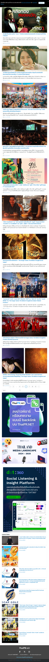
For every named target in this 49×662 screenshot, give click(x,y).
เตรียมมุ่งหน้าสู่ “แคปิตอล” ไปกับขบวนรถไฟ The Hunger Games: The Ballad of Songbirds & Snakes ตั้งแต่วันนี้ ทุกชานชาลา (24, 338)
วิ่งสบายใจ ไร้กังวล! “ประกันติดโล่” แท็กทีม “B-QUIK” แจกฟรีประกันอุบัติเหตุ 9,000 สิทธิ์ (31, 633)
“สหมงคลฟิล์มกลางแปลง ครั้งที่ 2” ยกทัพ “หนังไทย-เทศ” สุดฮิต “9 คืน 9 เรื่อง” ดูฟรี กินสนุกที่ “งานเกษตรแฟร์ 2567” (24, 186)
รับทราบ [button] (41, 3)
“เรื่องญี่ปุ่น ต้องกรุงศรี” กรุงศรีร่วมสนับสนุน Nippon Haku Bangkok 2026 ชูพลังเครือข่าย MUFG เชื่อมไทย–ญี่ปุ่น (32, 619)
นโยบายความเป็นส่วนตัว (26, 2)
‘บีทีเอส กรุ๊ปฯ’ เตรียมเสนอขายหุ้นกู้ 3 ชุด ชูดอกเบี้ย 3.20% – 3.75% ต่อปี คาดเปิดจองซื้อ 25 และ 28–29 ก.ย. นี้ (32, 569)
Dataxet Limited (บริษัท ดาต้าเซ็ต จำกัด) (24, 660)
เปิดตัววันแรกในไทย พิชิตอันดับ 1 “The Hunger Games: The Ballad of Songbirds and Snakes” (23, 261)
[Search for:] (11, 390)
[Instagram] (29, 652)
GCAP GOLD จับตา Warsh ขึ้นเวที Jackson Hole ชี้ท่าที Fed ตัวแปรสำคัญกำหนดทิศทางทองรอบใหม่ (31, 590)
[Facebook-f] (20, 652)
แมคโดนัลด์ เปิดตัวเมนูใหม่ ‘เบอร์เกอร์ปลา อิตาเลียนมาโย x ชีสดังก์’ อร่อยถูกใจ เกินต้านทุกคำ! (32, 547)
